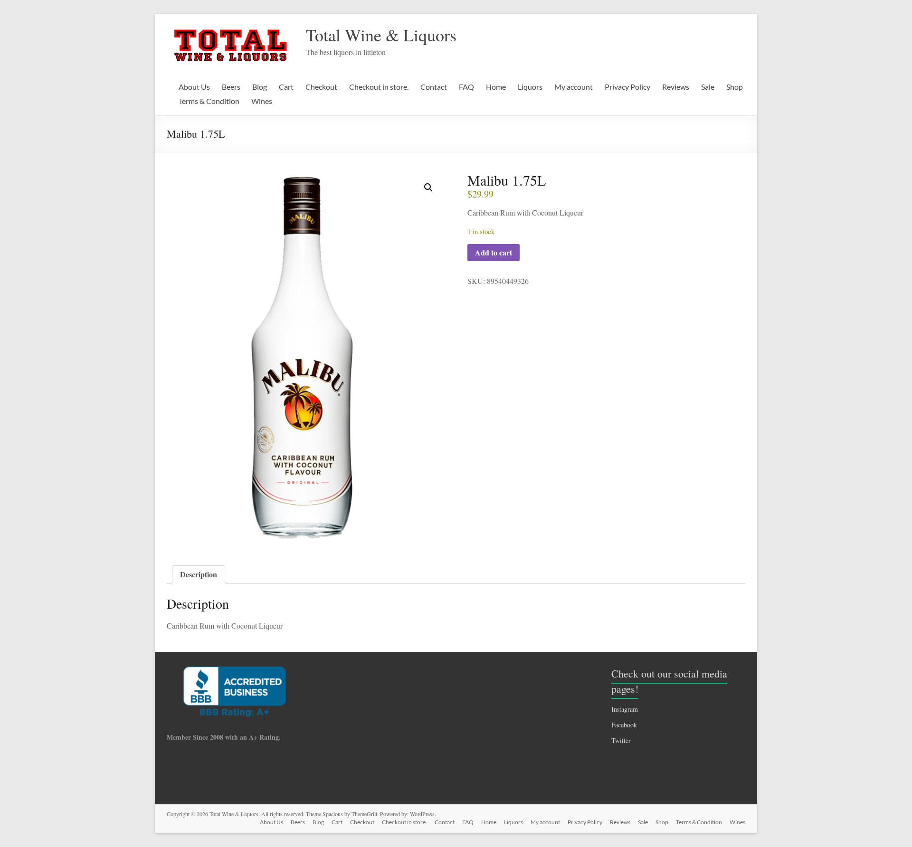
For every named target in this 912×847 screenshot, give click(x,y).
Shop (734, 86)
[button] (428, 187)
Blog (259, 86)
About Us (194, 86)
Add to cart (493, 252)
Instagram (624, 709)
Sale (707, 86)
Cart (286, 86)
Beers (231, 86)
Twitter (621, 740)
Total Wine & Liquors (381, 34)
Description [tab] (198, 574)
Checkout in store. (378, 86)
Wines (261, 100)
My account (573, 86)
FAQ (466, 86)
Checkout (321, 86)
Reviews (675, 86)
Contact (433, 86)
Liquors (530, 86)
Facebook (624, 724)
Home (496, 86)
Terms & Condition (209, 100)
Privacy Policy (627, 86)
